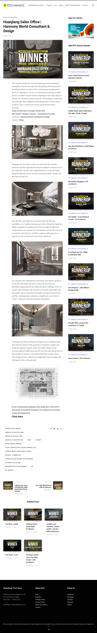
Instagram (70, 597)
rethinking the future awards (16, 466)
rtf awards (9, 470)
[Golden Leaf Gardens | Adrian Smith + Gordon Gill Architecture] (54, 514)
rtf (32, 466)
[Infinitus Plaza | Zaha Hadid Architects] (33, 514)
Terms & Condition (41, 605)
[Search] (93, 5)
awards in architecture (13, 436)
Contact (37, 607)
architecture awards (13, 428)
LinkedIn (70, 599)
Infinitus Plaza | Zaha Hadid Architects (32, 526)
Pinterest (70, 602)
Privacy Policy (40, 602)
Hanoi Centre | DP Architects (79, 358)
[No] (95, 627)
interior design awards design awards (19, 459)
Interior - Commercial (13, 455)
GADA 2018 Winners (10, 17)
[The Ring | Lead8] (12, 514)
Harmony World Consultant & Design (18, 451)
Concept (38, 440)
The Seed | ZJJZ (11, 555)
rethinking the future (13, 462)
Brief (36, 594)
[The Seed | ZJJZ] (12, 545)
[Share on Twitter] (5, 94)
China (29, 440)
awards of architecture (14, 440)
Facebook (70, 594)
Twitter (69, 605)
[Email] (5, 104)
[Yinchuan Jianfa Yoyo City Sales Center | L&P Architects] (33, 545)
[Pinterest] (5, 99)
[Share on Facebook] (5, 89)
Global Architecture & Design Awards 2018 (20, 447)
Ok (49, 629)
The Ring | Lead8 (11, 524)
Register (38, 597)
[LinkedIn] (57, 428)
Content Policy (40, 599)
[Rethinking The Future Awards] (14, 5)
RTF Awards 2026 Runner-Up (78, 72)
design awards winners (13, 443)
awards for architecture (14, 432)
